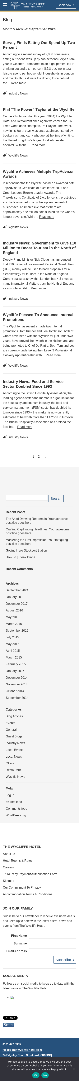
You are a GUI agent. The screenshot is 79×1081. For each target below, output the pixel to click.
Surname (20, 943)
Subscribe (63, 960)
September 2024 (17, 590)
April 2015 (13, 650)
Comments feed (16, 808)
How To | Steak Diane (20, 557)
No (45, 1075)
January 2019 (15, 597)
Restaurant (13, 770)
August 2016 (14, 610)
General (11, 729)
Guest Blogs (14, 736)
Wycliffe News (18, 155)
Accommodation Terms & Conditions (27, 894)
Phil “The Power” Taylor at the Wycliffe (38, 109)
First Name (19, 935)
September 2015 (17, 630)
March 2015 (14, 657)
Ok (36, 1075)
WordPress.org (16, 815)
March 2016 (14, 623)
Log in (10, 795)
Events (10, 723)
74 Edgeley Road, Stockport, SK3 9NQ (27, 1055)
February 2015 (16, 664)
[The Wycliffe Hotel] (27, 5)
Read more (18, 83)
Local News (14, 756)
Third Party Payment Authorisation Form (30, 874)
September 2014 (17, 697)
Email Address (16, 951)
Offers (10, 763)
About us (9, 854)
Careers (8, 867)
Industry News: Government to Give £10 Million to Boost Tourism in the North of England (39, 248)
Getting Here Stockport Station (26, 550)
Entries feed (14, 802)
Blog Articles (14, 716)
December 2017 (17, 603)
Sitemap (8, 880)
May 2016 (12, 617)
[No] (74, 1069)
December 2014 (17, 677)
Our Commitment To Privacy (22, 887)
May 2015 (12, 644)
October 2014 (15, 691)
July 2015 (12, 637)
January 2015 (15, 671)
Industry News (18, 93)
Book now (64, 5)
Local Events (14, 749)
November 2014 (17, 684)
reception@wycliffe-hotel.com (22, 1049)
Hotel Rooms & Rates (17, 860)
